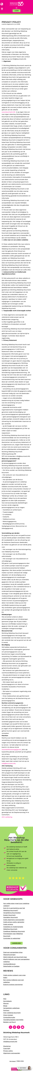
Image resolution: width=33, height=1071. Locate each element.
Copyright (6, 1048)
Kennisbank (7, 1001)
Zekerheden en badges (11, 966)
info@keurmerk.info (9, 763)
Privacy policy (8, 1051)
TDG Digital (12, 1061)
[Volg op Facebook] (18, 1027)
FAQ (4, 999)
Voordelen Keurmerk (10, 917)
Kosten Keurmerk (9, 915)
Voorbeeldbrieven (9, 964)
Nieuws (6, 1003)
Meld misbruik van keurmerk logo (15, 957)
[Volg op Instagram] (14, 1027)
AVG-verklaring (7, 817)
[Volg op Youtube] (22, 1027)
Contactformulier (9, 1017)
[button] (2, 9)
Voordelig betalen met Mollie (13, 1020)
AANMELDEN (16, 943)
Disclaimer (7, 1046)
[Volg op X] (10, 1027)
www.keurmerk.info (8, 112)
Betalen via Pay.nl (9, 1022)
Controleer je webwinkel (11, 938)
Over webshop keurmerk (12, 1013)
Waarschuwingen (9, 955)
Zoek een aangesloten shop (12, 952)
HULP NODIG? (22, 1067)
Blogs (5, 1006)
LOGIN (17, 10)
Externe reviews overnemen (13, 984)
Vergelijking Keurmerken (12, 913)
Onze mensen (8, 1015)
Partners (6, 1010)
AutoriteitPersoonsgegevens (11, 749)
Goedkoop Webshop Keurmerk (14, 931)
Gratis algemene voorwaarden (13, 920)
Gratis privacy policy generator (13, 922)
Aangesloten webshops (11, 1008)
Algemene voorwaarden (11, 1053)
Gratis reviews (8, 924)
